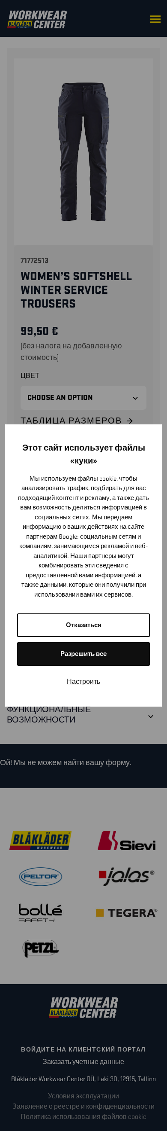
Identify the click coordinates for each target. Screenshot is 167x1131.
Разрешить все (83, 654)
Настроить (83, 682)
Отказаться (83, 625)
